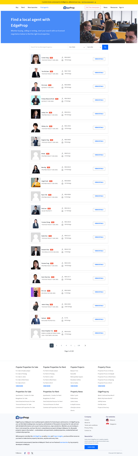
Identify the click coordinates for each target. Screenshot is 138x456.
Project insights (58, 436)
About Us (87, 423)
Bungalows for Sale (21, 398)
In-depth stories (75, 404)
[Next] (85, 346)
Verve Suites (74, 383)
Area (49, 436)
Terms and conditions (91, 425)
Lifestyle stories (75, 408)
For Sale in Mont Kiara (22, 380)
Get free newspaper (88, 2)
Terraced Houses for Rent (51, 404)
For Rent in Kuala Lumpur (50, 371)
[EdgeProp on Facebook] (25, 453)
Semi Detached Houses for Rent (52, 401)
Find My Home (102, 404)
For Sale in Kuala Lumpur (23, 371)
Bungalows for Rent (49, 398)
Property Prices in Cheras (105, 371)
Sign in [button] (121, 7)
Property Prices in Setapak (106, 374)
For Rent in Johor (48, 377)
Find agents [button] (44, 7)
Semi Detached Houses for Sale (25, 401)
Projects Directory (103, 408)
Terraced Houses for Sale (23, 404)
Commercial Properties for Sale (25, 408)
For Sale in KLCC (20, 383)
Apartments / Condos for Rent (52, 395)
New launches (32, 7)
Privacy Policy (89, 428)
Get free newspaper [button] (93, 7)
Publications (74, 398)
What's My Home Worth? (105, 398)
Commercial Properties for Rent (52, 408)
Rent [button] (23, 7)
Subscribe (91, 447)
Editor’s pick (74, 395)
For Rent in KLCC (48, 383)
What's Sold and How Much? (106, 395)
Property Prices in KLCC (105, 383)
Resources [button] (114, 7)
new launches (64, 442)
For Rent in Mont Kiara (49, 380)
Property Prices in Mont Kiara (106, 377)
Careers (87, 420)
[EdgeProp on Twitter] (32, 453)
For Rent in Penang (48, 374)
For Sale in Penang (21, 374)
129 (79, 346)
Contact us (88, 430)
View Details (99, 59)
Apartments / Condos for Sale (25, 395)
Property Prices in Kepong (106, 380)
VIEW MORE (19, 386)
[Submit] (105, 47)
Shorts (73, 411)
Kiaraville (73, 374)
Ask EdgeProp (37, 436)
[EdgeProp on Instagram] (29, 453)
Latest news (74, 401)
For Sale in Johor (21, 377)
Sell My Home (102, 401)
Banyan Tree (74, 371)
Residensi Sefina (76, 380)
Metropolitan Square (77, 377)
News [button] (105, 7)
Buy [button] (17, 7)
